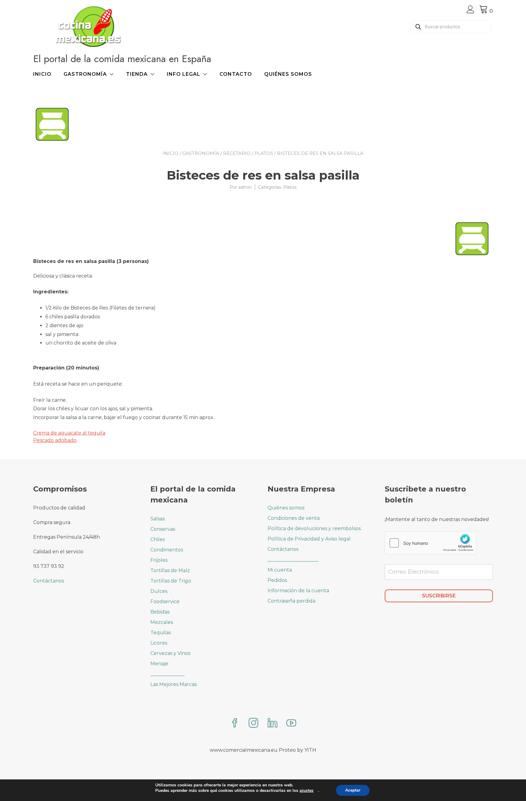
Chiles (157, 539)
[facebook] (235, 723)
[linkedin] (272, 723)
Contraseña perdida (291, 601)
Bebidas (160, 612)
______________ (167, 674)
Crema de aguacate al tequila (69, 433)
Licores (158, 643)
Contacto (235, 74)
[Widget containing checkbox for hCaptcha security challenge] (431, 542)
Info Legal (183, 74)
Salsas (157, 519)
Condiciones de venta (294, 518)
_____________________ (293, 559)
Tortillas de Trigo (170, 581)
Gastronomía (85, 74)
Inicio (42, 74)
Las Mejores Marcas (173, 684)
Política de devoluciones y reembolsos (314, 528)
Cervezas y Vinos (170, 653)
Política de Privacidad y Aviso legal (309, 539)
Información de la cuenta (298, 590)
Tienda (137, 74)
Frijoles (158, 560)
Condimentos (166, 550)
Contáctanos (48, 581)
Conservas (162, 529)
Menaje (159, 663)
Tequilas (160, 632)
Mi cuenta (280, 570)
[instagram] (253, 723)
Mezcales (161, 622)
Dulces (158, 591)
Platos (263, 153)
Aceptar (352, 790)
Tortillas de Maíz (170, 570)
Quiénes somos (288, 74)
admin (245, 187)
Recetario (237, 153)
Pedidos (277, 580)
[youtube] (291, 723)
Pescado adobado (55, 440)
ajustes (307, 790)
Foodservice (165, 601)
